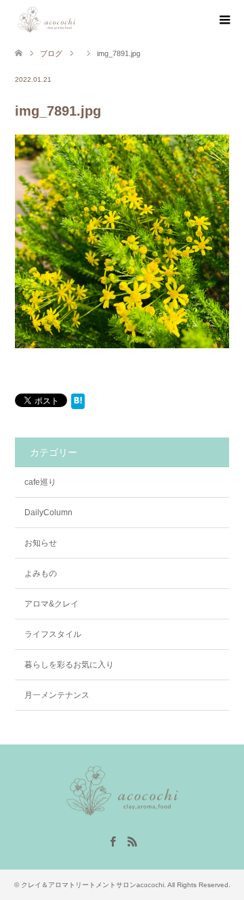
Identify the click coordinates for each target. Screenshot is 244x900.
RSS (132, 840)
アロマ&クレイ (51, 604)
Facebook (112, 840)
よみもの (40, 573)
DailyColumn (48, 512)
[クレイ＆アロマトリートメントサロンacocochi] (77, 19)
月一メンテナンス (56, 695)
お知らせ (40, 543)
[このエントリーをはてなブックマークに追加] (78, 403)
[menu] (223, 20)
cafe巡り (40, 482)
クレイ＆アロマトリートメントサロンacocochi (92, 885)
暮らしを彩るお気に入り (69, 664)
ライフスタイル (52, 634)
